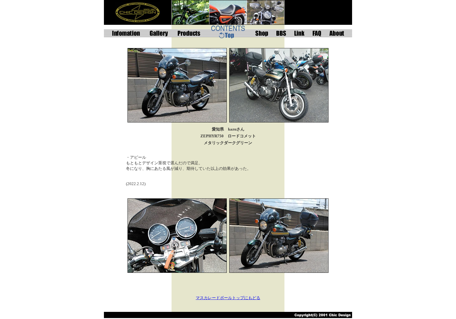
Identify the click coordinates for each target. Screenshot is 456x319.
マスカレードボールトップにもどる (228, 297)
